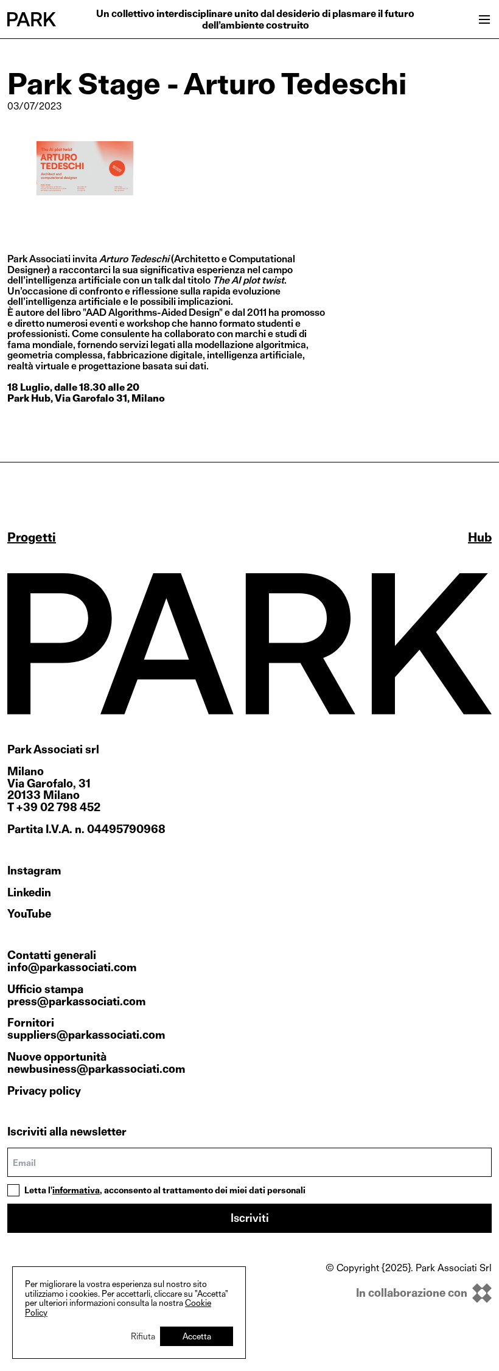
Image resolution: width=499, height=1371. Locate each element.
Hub (480, 537)
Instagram (34, 871)
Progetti (31, 537)
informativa (76, 1190)
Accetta (197, 1336)
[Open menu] (484, 19)
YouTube (29, 914)
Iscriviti (250, 1218)
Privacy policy (44, 1090)
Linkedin (29, 893)
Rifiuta (143, 1336)
